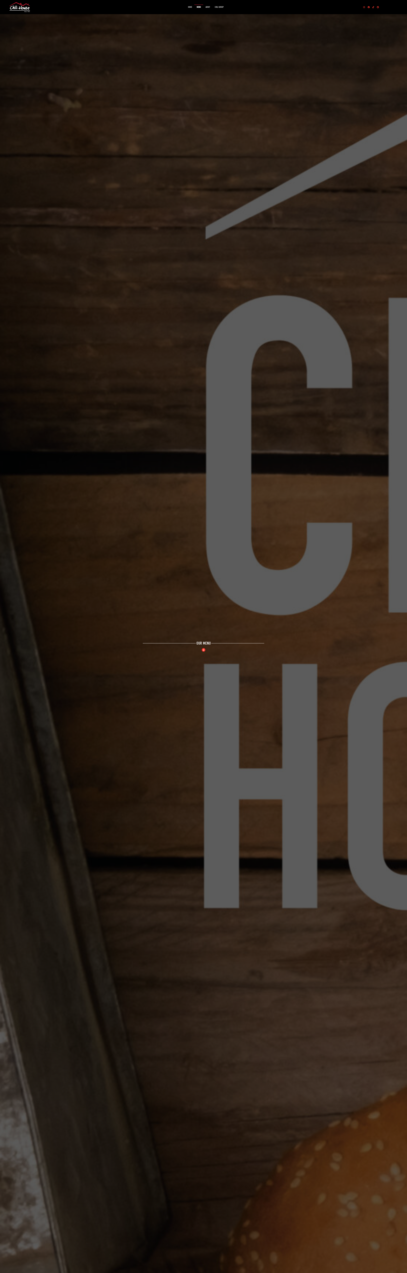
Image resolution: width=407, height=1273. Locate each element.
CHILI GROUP (219, 7)
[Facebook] (369, 7)
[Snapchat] (378, 7)
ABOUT (208, 7)
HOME (190, 7)
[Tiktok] (373, 7)
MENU (199, 7)
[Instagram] (364, 7)
